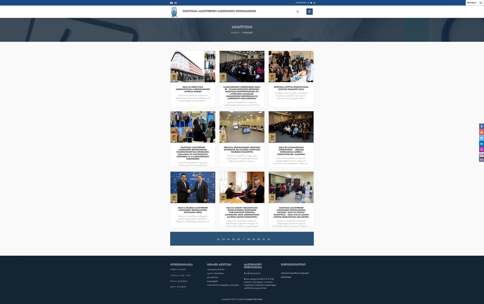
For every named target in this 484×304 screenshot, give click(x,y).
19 (253, 239)
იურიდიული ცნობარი (216, 269)
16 (238, 239)
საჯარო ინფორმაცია (215, 273)
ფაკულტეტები (212, 281)
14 (228, 239)
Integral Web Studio (254, 299)
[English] (176, 3)
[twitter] (481, 137)
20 (258, 239)
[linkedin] (481, 143)
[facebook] (481, 126)
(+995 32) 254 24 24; (253, 273)
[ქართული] (172, 3)
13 (223, 239)
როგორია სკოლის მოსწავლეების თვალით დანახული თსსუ (291, 88)
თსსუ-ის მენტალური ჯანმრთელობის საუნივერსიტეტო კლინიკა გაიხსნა (193, 89)
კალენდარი (300, 3)
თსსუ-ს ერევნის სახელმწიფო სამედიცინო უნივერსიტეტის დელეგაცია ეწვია (193, 210)
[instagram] (481, 149)
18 (248, 239)
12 (218, 239)
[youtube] (481, 132)
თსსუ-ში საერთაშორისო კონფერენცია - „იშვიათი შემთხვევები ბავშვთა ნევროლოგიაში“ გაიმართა (291, 151)
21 (263, 239)
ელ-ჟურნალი (212, 277)
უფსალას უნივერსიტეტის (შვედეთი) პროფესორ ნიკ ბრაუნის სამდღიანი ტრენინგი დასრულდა (242, 149)
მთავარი (235, 32)
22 (268, 239)
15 (233, 239)
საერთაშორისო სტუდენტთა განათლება (223, 285)
